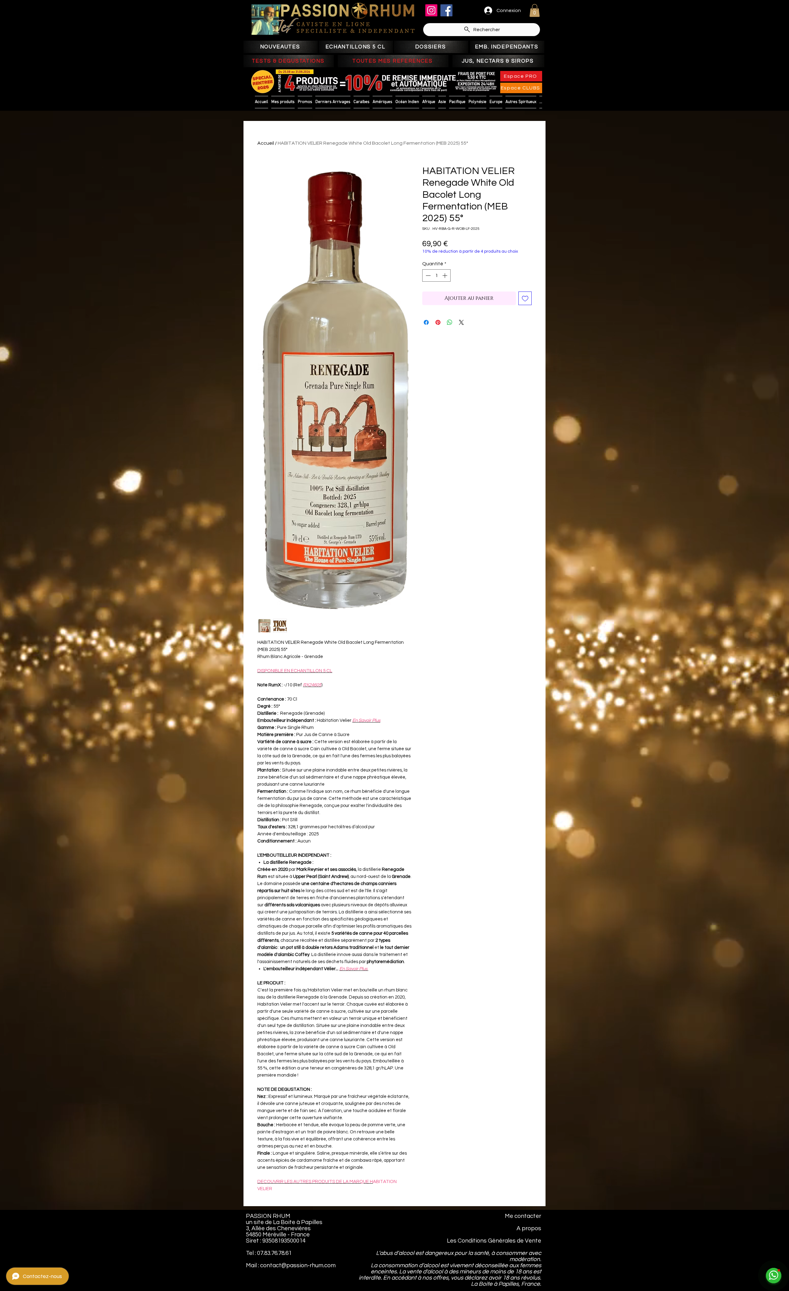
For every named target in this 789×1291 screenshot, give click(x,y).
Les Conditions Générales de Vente (494, 1241)
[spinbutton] (436, 275)
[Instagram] (431, 10)
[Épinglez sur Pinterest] (438, 322)
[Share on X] (461, 322)
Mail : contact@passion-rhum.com (291, 1265)
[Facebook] (446, 10)
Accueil (265, 143)
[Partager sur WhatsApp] (449, 322)
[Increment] (445, 275)
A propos (529, 1228)
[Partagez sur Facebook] (426, 322)
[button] (534, 10)
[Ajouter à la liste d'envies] (525, 298)
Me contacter (523, 1216)
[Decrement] (427, 275)
